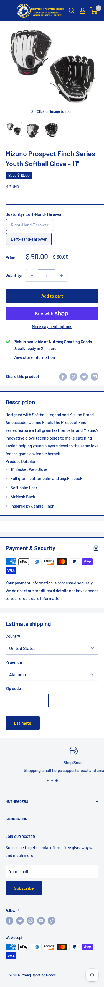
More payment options (52, 326)
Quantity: (14, 275)
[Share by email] (94, 376)
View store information (34, 357)
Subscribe (24, 888)
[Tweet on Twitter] (84, 376)
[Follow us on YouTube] (41, 921)
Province (14, 662)
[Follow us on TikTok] (51, 921)
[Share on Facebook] (63, 376)
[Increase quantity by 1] (61, 275)
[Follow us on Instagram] (30, 921)
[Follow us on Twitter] (20, 921)
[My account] (82, 11)
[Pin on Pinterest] (73, 376)
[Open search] (72, 11)
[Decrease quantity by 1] (32, 275)
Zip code (13, 688)
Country (13, 635)
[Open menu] (8, 11)
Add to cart (52, 295)
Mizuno (12, 186)
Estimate (22, 722)
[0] (93, 10)
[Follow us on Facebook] (9, 921)
